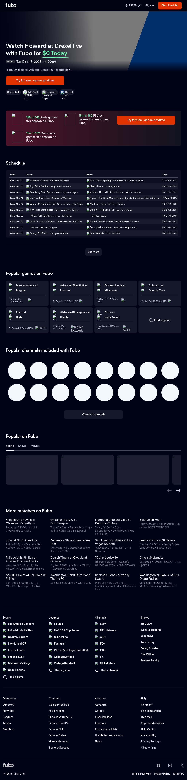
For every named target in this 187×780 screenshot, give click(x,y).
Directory (178, 773)
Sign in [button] (149, 5)
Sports (10, 445)
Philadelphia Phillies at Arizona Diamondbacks (22, 559)
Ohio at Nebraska (152, 557)
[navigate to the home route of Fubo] (10, 5)
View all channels (93, 414)
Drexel (69, 92)
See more (93, 251)
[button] (169, 490)
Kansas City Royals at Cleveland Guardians (20, 521)
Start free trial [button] (169, 5)
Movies (35, 445)
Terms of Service (141, 773)
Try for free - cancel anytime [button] (35, 80)
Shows (22, 445)
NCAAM (33, 92)
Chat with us (148, 747)
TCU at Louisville (106, 557)
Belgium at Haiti (150, 519)
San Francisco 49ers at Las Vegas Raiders (113, 542)
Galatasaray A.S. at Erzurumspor (63, 521)
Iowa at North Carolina (21, 540)
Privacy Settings (151, 741)
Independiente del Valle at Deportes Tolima (113, 521)
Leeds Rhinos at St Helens (157, 540)
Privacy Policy (162, 773)
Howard (51, 92)
